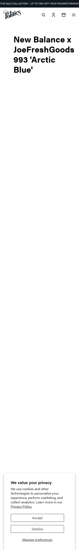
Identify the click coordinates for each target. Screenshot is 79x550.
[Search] (43, 14)
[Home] (12, 15)
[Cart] (63, 14)
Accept (37, 517)
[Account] (53, 14)
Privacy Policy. (21, 506)
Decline (37, 528)
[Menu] (73, 14)
